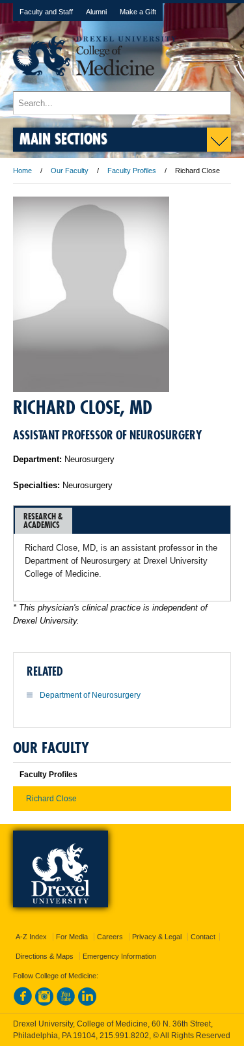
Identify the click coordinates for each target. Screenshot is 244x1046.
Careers (110, 937)
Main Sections (63, 138)
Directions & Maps (45, 956)
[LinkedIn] (87, 1003)
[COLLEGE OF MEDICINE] (94, 84)
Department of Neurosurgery (90, 695)
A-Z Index (31, 937)
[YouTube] (65, 1003)
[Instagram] (44, 1003)
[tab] (43, 521)
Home (22, 170)
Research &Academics (43, 520)
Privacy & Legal (157, 937)
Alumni (96, 12)
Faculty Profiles (131, 170)
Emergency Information (119, 956)
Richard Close (51, 798)
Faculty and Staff (46, 12)
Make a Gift (138, 12)
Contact (203, 937)
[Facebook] (23, 1003)
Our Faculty (69, 170)
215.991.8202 (124, 1035)
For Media (72, 937)
